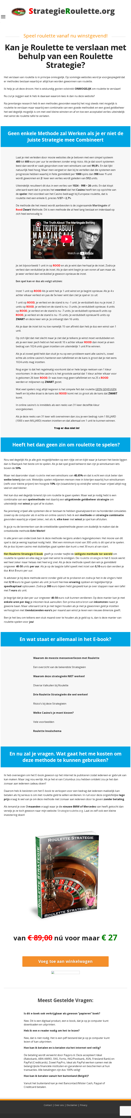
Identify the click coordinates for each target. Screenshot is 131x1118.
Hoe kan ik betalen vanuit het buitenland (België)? (56, 1076)
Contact (48, 1105)
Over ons (59, 1105)
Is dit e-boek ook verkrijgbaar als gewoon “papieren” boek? (62, 1013)
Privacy (83, 1105)
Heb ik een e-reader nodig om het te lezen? (52, 1030)
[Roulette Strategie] (65, 10)
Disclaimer (71, 1105)
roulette (40, 475)
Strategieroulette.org (70, 810)
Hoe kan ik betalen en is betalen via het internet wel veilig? (62, 1047)
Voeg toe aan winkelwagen (65, 961)
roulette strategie (90, 558)
